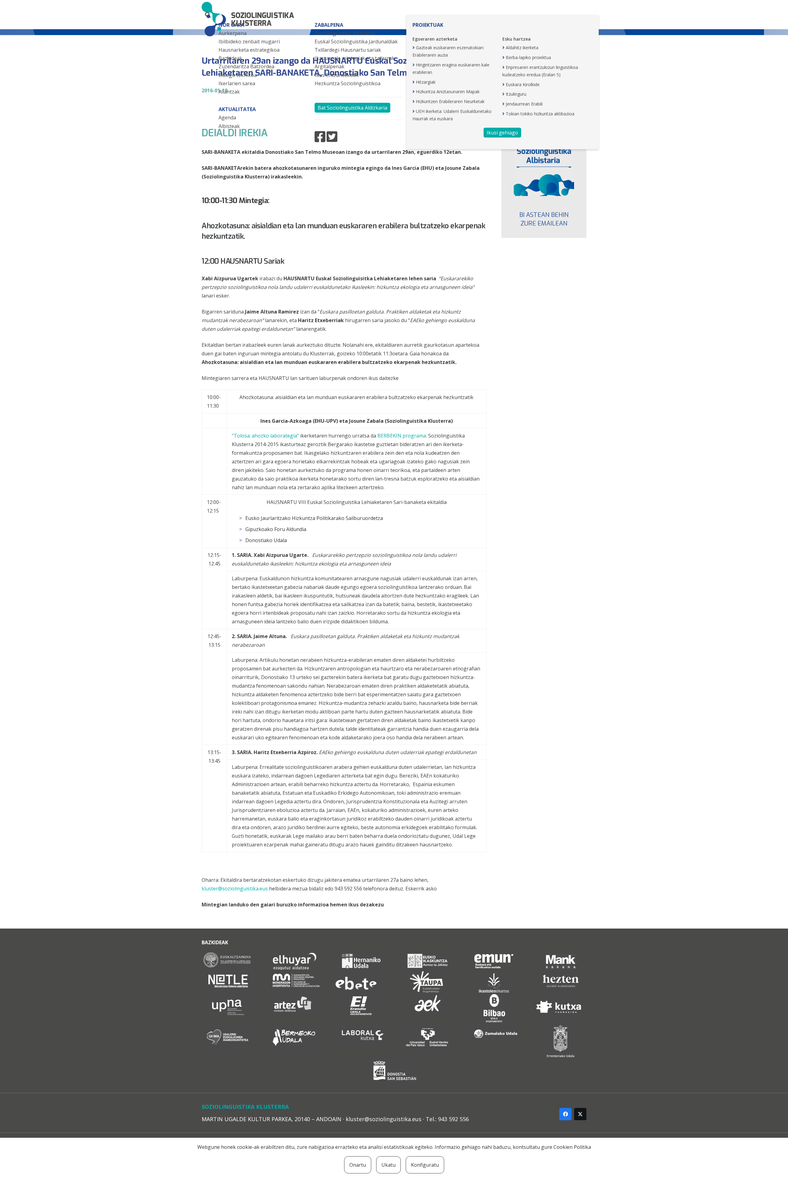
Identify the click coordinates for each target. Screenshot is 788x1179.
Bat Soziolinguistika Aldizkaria (352, 107)
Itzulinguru (516, 94)
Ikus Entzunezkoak (337, 75)
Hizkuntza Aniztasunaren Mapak (448, 91)
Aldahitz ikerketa (522, 47)
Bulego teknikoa (238, 75)
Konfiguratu (425, 1164)
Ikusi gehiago (502, 132)
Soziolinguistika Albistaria (344, 33)
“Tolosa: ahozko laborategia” (265, 435)
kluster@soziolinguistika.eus (235, 888)
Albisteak (229, 126)
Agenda (227, 117)
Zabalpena (329, 25)
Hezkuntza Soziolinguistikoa (347, 83)
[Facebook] (565, 1114)
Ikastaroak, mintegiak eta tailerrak (355, 58)
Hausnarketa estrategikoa (249, 49)
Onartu (357, 1164)
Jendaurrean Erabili (524, 104)
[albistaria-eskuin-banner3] (544, 165)
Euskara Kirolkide (523, 84)
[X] (580, 1114)
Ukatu (388, 1164)
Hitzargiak (426, 82)
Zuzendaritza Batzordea (246, 66)
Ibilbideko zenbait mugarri (249, 41)
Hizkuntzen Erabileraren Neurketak (450, 101)
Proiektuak (427, 25)
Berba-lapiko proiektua (528, 57)
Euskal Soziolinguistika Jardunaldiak (356, 41)
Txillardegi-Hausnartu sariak (348, 49)
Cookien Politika (572, 1147)
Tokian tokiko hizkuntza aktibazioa (540, 114)
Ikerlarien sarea (237, 83)
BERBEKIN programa (401, 435)
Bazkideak (230, 58)
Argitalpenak (329, 66)
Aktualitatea (237, 109)
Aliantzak (229, 91)
